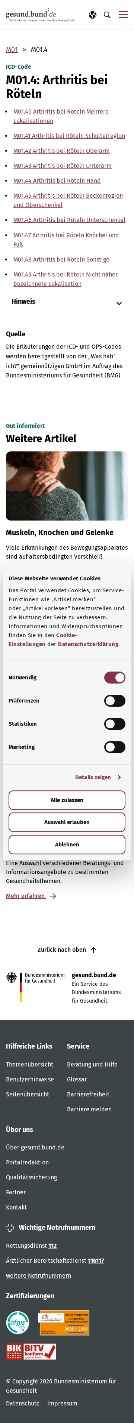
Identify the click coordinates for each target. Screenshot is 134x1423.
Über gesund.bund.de (35, 1147)
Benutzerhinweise (30, 1079)
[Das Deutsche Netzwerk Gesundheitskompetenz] (65, 1323)
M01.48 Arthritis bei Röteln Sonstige (61, 259)
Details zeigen (93, 777)
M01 (12, 50)
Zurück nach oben (62, 949)
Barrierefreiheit (88, 1094)
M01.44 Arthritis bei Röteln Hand (57, 180)
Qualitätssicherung (31, 1177)
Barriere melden (89, 1109)
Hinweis (23, 302)
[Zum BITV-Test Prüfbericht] (31, 1351)
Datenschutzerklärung (88, 644)
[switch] (114, 701)
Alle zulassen (67, 800)
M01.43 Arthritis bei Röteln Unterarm (62, 165)
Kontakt (16, 1207)
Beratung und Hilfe (92, 1064)
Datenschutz (23, 1403)
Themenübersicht (29, 1064)
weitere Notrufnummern (38, 1275)
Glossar (77, 1079)
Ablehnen (67, 844)
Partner (16, 1192)
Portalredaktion (27, 1162)
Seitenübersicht (27, 1094)
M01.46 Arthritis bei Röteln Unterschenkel (69, 219)
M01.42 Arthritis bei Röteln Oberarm (61, 150)
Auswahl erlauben (67, 822)
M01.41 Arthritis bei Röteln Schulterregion (69, 135)
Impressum (62, 1403)
